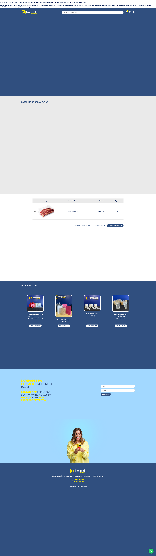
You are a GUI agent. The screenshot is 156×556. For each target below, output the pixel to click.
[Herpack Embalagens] (29, 14)
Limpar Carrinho (98, 225)
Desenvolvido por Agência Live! (78, 486)
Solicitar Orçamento (114, 225)
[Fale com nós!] (133, 12)
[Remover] (117, 211)
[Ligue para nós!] (130, 12)
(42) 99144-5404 (78, 480)
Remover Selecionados (82, 225)
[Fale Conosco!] (151, 551)
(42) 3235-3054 (78, 481)
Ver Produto (34, 325)
